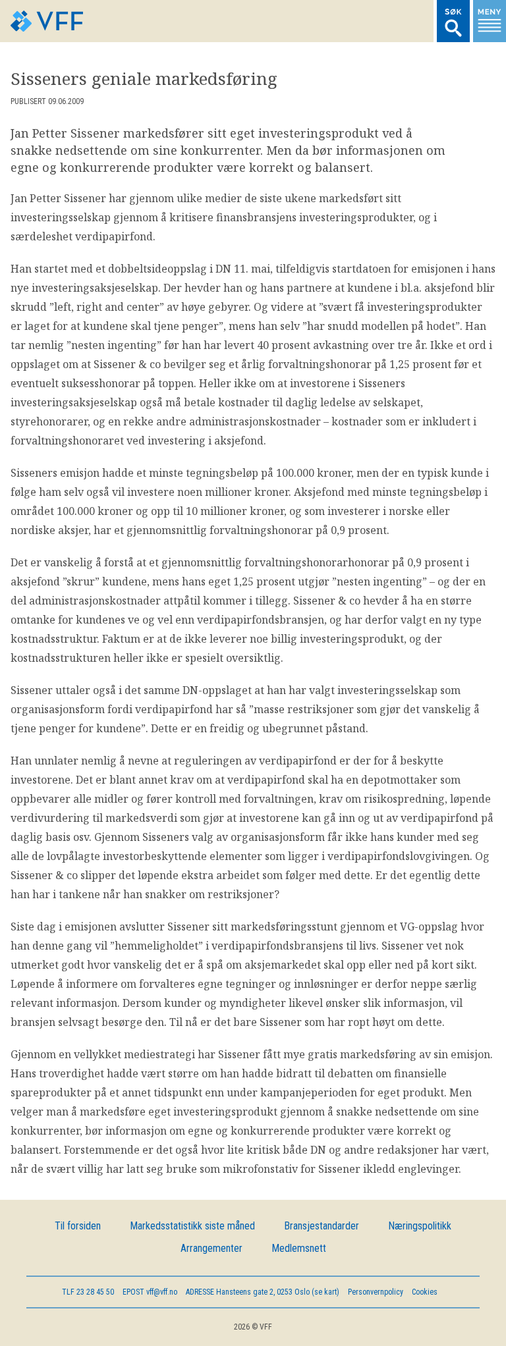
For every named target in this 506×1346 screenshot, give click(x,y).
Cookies (424, 1292)
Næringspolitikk (419, 1226)
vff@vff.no (150, 1292)
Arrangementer (211, 1248)
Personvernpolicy (375, 1292)
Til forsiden (78, 1226)
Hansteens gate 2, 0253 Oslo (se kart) (262, 1292)
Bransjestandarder (321, 1226)
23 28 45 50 (88, 1292)
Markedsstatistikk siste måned (192, 1226)
